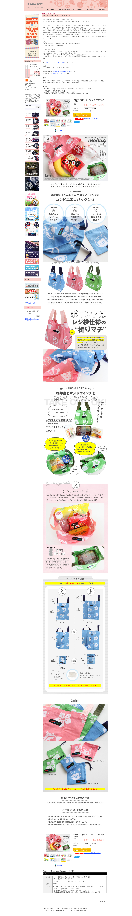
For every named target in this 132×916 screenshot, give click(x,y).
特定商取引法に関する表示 (69, 908)
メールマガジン (30, 307)
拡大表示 (59, 130)
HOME (43, 13)
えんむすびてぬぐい (58, 73)
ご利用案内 (79, 9)
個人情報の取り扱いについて (52, 908)
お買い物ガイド (84, 908)
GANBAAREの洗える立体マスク (61, 71)
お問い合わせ (91, 9)
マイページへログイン (65, 9)
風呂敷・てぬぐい (53, 13)
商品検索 (28, 105)
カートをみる (51, 9)
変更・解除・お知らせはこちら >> (32, 319)
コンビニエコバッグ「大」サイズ (54, 62)
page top (103, 901)
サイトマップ (103, 9)
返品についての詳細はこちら (92, 118)
